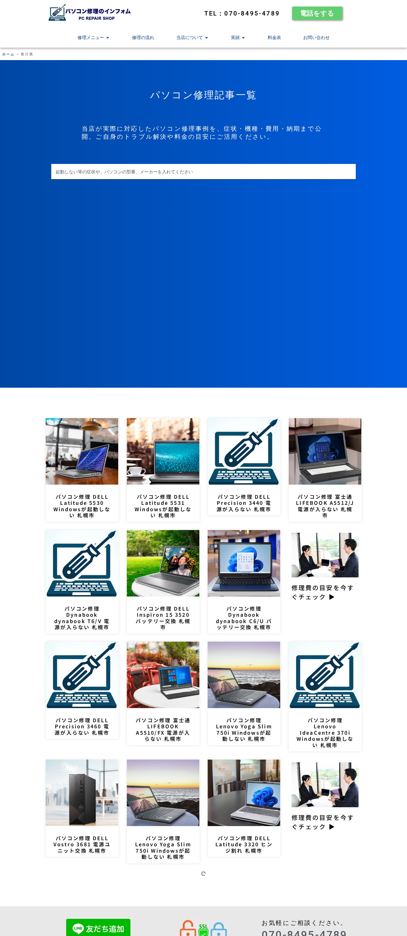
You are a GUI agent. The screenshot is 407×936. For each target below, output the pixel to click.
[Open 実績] (243, 37)
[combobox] (203, 171)
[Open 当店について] (206, 37)
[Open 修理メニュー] (107, 37)
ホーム (8, 54)
